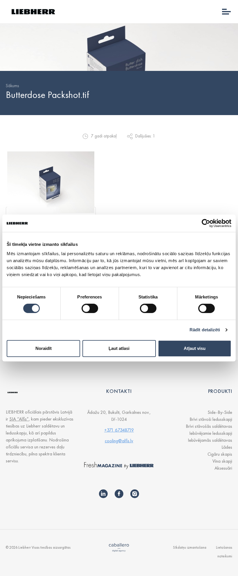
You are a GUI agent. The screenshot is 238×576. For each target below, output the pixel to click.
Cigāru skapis (220, 454)
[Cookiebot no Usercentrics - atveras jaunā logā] (206, 223)
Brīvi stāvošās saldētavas (209, 426)
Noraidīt (43, 348)
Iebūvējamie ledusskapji (210, 433)
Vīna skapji (222, 461)
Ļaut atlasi (119, 348)
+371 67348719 (119, 430)
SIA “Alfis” (19, 419)
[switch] (90, 308)
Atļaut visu (194, 348)
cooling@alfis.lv (119, 441)
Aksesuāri (223, 468)
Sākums (12, 86)
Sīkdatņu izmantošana (189, 547)
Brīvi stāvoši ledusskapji (211, 419)
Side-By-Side (220, 412)
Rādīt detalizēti (205, 329)
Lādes (226, 447)
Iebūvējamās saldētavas (210, 440)
